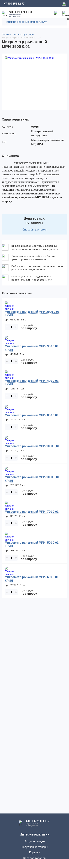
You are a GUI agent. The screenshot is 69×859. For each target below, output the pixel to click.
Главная (6, 34)
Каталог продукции (24, 34)
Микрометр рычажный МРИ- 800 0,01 (32, 415)
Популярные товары (34, 847)
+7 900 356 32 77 (14, 3)
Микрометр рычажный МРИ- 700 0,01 (32, 511)
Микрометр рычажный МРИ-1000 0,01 (32, 446)
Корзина (34, 852)
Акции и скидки (34, 841)
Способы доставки (34, 229)
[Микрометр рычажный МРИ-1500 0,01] (34, 81)
